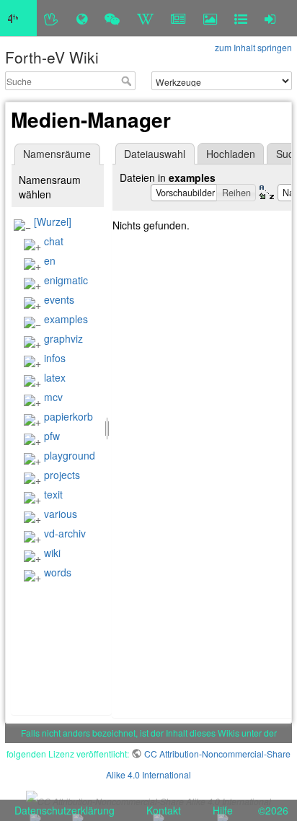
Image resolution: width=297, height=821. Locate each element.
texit (53, 494)
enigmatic (66, 280)
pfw (52, 436)
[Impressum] (240, 18)
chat (53, 241)
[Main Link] (18, 18)
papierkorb (68, 416)
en (50, 260)
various (60, 513)
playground (69, 455)
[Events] (112, 18)
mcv (53, 397)
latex (55, 377)
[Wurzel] (52, 221)
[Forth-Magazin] (178, 18)
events (59, 299)
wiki (52, 552)
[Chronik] (81, 18)
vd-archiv (65, 533)
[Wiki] (145, 18)
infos (55, 358)
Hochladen (230, 153)
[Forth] (51, 18)
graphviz (63, 338)
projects (62, 474)
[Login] (270, 18)
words (57, 572)
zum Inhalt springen (253, 47)
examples (66, 319)
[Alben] (210, 18)
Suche (128, 81)
